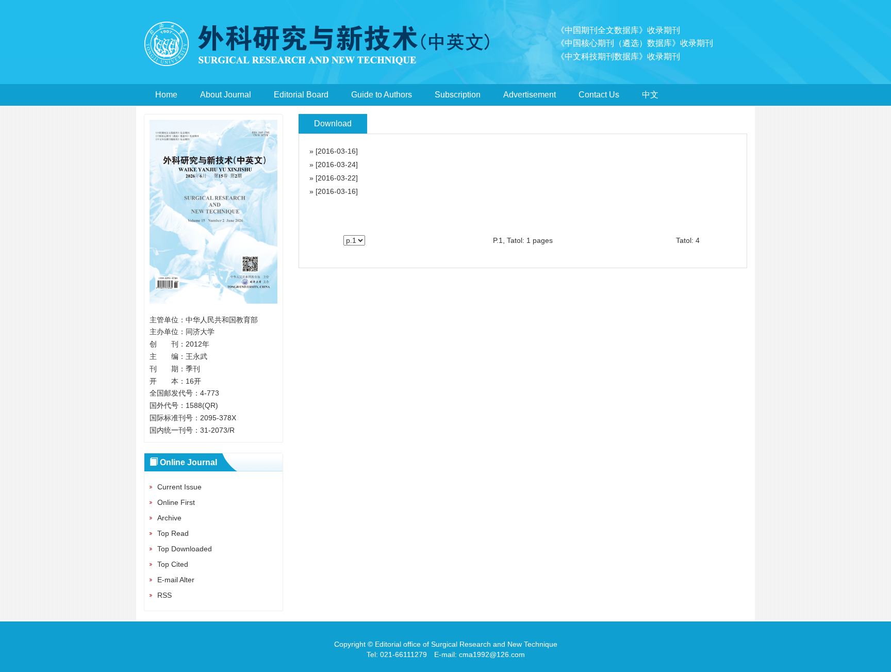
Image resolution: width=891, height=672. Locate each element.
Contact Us (599, 94)
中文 (650, 94)
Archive (169, 518)
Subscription (458, 94)
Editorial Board (301, 94)
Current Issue (179, 487)
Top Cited (172, 564)
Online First (176, 502)
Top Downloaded (184, 549)
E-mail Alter (175, 580)
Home (166, 94)
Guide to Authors (381, 94)
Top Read (173, 533)
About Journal (225, 94)
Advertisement (529, 94)
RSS (164, 595)
